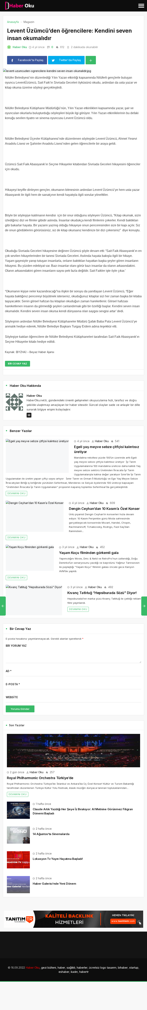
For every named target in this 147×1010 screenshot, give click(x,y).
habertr (84, 972)
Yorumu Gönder (20, 708)
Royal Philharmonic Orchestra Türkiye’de (40, 778)
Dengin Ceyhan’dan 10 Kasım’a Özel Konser (104, 509)
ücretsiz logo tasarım (102, 967)
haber (61, 967)
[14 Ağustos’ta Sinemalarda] (18, 834)
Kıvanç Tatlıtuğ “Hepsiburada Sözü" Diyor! (101, 593)
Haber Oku (20, 47)
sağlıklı (71, 967)
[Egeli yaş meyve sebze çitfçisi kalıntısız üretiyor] (37, 456)
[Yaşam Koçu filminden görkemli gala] (30, 558)
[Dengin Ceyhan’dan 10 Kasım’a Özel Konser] (35, 516)
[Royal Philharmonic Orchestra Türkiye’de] (73, 750)
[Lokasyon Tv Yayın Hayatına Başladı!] (18, 859)
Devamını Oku (16, 493)
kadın (74, 972)
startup (133, 967)
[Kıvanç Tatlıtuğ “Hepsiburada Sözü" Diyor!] (34, 600)
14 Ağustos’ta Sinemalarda (51, 834)
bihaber (123, 967)
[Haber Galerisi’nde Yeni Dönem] (18, 884)
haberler (82, 967)
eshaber (64, 972)
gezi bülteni (48, 967)
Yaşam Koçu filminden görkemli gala (89, 553)
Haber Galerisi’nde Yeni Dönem (54, 883)
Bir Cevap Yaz (17, 363)
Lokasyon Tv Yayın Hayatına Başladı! (58, 859)
